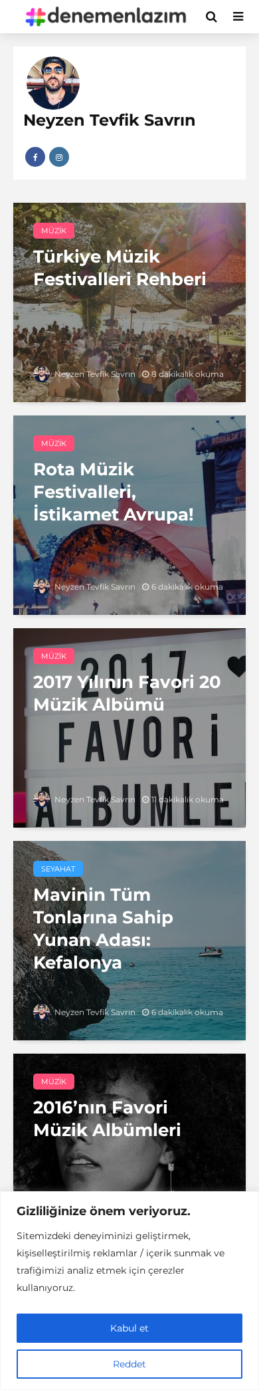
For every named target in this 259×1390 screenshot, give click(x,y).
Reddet (129, 1364)
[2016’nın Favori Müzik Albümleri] (129, 1152)
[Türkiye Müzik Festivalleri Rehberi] (129, 301)
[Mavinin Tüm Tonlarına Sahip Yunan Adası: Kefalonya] (129, 939)
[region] (129, 1290)
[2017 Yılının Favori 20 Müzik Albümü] (129, 727)
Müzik (53, 230)
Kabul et (129, 1328)
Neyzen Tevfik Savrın (93, 374)
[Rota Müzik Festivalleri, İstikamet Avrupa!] (129, 514)
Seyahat (58, 868)
